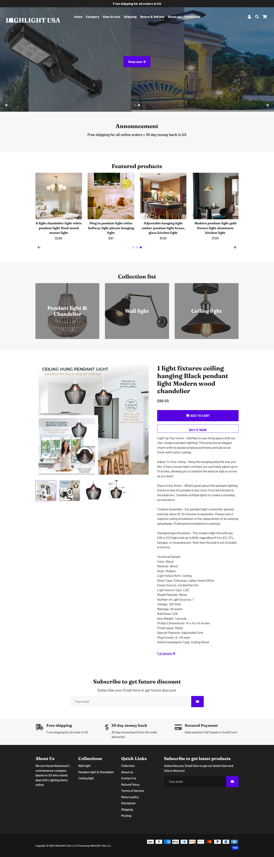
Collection (128, 765)
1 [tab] (135, 105)
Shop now (135, 61)
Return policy (130, 797)
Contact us (192, 16)
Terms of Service (132, 790)
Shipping (130, 16)
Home (78, 16)
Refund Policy (130, 784)
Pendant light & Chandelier (96, 772)
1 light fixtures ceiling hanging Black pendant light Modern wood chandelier (192, 379)
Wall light (84, 765)
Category (92, 16)
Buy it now (198, 430)
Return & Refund (152, 16)
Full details (164, 653)
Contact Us (128, 778)
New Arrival (111, 16)
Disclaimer (128, 803)
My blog (126, 815)
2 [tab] (139, 105)
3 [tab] (141, 247)
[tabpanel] (137, 56)
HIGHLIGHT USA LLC (65, 845)
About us (174, 16)
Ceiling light (86, 778)
